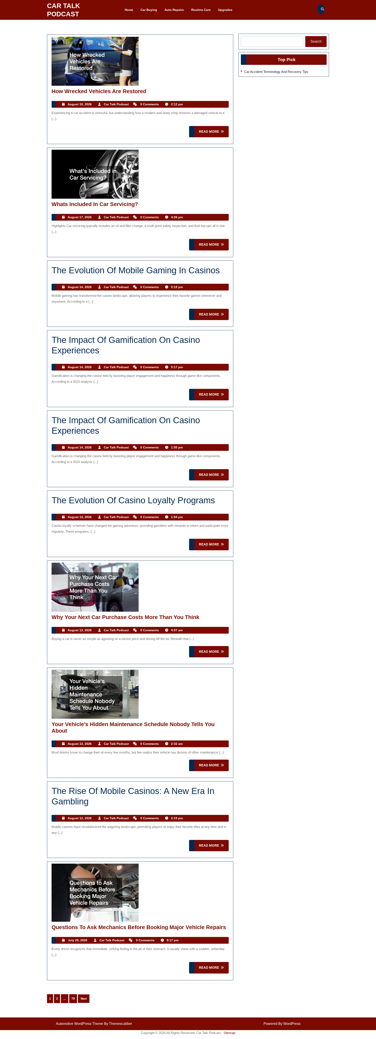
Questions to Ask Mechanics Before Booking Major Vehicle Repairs (139, 927)
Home (129, 10)
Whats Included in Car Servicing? (95, 204)
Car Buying (149, 10)
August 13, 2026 (80, 630)
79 (73, 998)
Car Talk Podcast (116, 104)
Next (84, 998)
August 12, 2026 (80, 818)
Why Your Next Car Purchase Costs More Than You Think (125, 617)
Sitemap (229, 1033)
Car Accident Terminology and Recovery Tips (276, 72)
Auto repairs (174, 10)
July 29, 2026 (77, 940)
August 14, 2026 (80, 287)
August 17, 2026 (80, 217)
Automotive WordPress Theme (79, 1024)
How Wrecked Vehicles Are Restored (99, 91)
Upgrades (225, 10)
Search (316, 41)
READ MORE (214, 133)
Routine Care (201, 10)
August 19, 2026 (80, 104)
